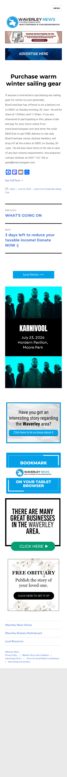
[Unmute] (46, 385)
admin (12, 189)
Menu (56, 8)
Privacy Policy (11, 655)
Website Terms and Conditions (35, 655)
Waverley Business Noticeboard (23, 633)
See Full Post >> (14, 180)
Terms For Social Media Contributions (42, 659)
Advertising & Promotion (19, 662)
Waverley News (12, 652)
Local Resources (14, 641)
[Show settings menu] (52, 385)
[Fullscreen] (59, 385)
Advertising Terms (13, 659)
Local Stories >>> (33, 274)
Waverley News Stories (18, 625)
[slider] (30, 385)
